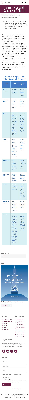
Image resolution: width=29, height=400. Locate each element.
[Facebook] (3, 351)
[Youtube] (7, 351)
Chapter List (6, 305)
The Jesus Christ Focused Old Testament (11, 302)
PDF (3, 256)
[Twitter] (15, 351)
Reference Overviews (8, 15)
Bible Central (8, 2)
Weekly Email (6, 379)
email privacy (18, 388)
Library (17, 15)
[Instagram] (11, 351)
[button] (22, 2)
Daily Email (6, 377)
